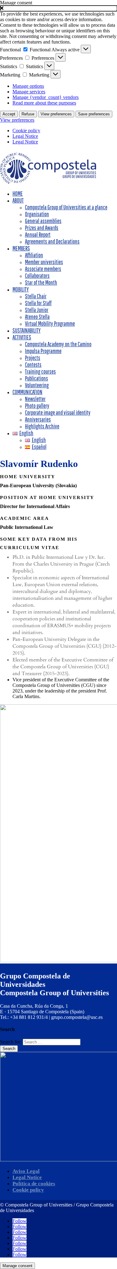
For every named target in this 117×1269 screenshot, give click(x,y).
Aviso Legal (26, 1171)
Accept (8, 114)
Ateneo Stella (37, 316)
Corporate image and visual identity (57, 412)
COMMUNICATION (27, 392)
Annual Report (38, 234)
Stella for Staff (38, 303)
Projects (32, 357)
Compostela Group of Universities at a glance (66, 207)
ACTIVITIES (21, 337)
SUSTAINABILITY (26, 330)
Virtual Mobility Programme (50, 323)
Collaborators (37, 275)
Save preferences (94, 114)
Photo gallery (37, 405)
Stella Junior (36, 309)
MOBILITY (20, 289)
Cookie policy (26, 130)
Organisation (37, 214)
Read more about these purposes (44, 102)
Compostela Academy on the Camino (58, 344)
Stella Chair (35, 296)
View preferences (56, 114)
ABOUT (18, 200)
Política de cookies (33, 1184)
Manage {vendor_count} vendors (45, 97)
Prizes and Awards (41, 227)
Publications (36, 378)
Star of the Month (41, 282)
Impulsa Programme (43, 351)
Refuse (28, 114)
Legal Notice (25, 136)
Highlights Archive (42, 426)
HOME (17, 193)
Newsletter (35, 398)
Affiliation (34, 255)
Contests (33, 364)
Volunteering (37, 385)
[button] (58, 8)
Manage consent (17, 1265)
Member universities (44, 262)
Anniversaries (38, 419)
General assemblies (43, 220)
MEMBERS (21, 248)
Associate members (43, 268)
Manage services (28, 91)
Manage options (28, 86)
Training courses (40, 371)
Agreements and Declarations (52, 241)
